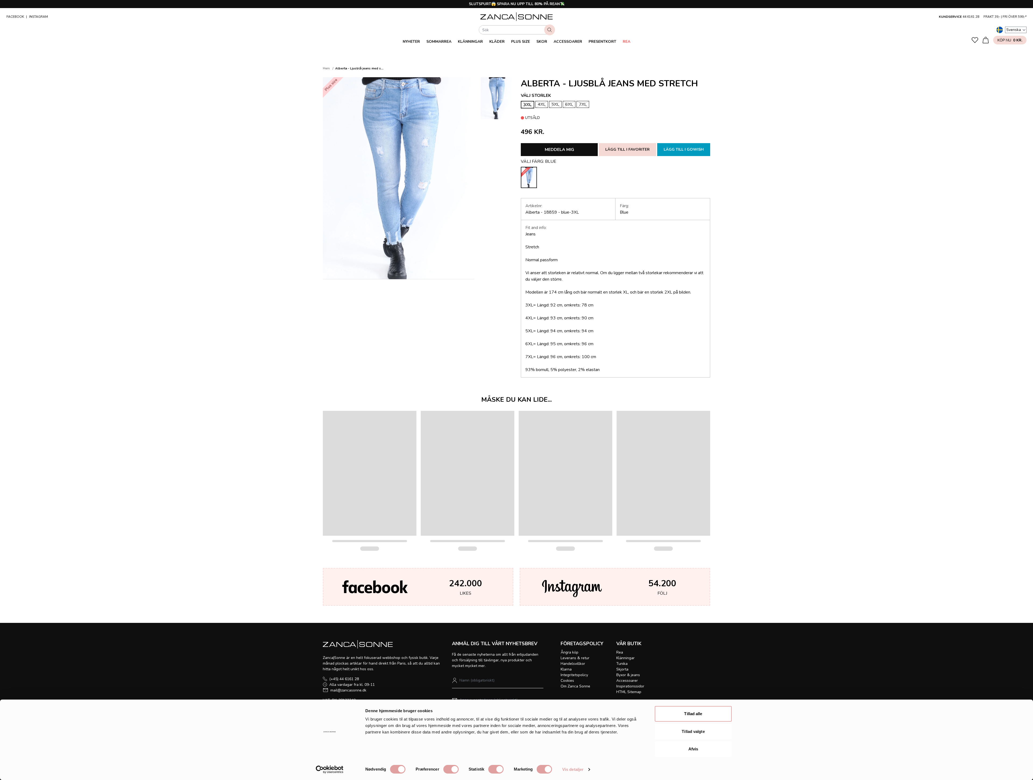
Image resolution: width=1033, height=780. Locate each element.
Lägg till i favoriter (627, 149)
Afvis (693, 749)
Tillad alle (693, 713)
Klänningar (470, 41)
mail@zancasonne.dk (348, 690)
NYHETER (411, 41)
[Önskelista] (975, 40)
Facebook (15, 17)
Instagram (38, 17)
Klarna (566, 669)
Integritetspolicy (574, 674)
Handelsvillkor (573, 663)
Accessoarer (568, 41)
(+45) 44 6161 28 (344, 679)
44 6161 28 (971, 17)
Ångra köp (569, 652)
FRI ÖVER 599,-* (1015, 17)
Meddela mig (559, 150)
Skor (541, 41)
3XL (527, 105)
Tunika (622, 663)
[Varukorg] (985, 40)
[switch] (451, 769)
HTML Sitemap (628, 691)
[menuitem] (411, 41)
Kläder (497, 41)
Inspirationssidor (630, 686)
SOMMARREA (438, 41)
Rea (626, 41)
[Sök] (549, 29)
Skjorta (622, 669)
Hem (326, 68)
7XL (583, 104)
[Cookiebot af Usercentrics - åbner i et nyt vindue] (329, 769)
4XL (542, 104)
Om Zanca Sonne (575, 686)
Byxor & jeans (628, 674)
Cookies (567, 680)
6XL (569, 104)
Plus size (520, 41)
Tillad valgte (693, 731)
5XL (555, 104)
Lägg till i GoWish (684, 149)
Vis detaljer (572, 769)
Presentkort (602, 41)
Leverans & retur (575, 658)
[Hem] (516, 16)
